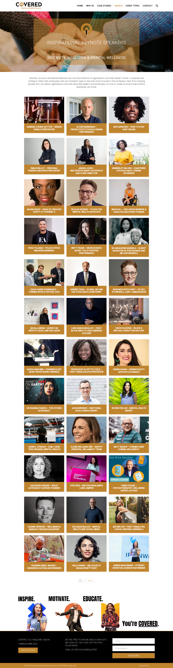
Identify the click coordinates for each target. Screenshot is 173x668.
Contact (148, 5)
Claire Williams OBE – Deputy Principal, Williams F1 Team (87, 448)
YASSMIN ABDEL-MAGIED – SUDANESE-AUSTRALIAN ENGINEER (44, 566)
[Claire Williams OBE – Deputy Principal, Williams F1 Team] (86, 429)
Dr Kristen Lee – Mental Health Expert (129, 409)
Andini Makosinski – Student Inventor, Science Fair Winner (129, 566)
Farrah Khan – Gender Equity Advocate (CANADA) (129, 370)
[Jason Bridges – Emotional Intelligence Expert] (86, 391)
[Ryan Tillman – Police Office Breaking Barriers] (44, 231)
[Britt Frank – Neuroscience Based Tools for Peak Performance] (86, 231)
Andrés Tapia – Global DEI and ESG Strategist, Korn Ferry (86, 290)
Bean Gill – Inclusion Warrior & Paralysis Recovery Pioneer (129, 210)
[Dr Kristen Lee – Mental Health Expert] (129, 391)
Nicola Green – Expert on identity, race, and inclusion (44, 329)
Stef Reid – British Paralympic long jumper (86, 486)
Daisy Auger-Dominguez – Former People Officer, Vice (44, 290)
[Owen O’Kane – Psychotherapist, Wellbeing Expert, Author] (129, 468)
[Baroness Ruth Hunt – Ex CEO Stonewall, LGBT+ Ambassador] (129, 272)
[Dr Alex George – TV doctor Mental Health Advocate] (86, 192)
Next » (90, 580)
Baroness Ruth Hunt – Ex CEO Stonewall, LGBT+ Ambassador (129, 290)
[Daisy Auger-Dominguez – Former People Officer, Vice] (44, 272)
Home (80, 5)
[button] (133, 655)
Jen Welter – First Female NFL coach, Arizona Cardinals (129, 528)
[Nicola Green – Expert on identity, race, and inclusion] (44, 311)
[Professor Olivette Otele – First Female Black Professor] (86, 352)
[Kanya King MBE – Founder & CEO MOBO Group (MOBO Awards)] (44, 352)
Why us (90, 5)
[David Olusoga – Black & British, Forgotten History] (129, 311)
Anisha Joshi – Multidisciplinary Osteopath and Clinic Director (86, 170)
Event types (132, 5)
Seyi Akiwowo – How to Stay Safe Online (128, 128)
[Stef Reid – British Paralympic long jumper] (86, 468)
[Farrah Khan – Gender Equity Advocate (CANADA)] (129, 352)
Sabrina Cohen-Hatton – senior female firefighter (44, 128)
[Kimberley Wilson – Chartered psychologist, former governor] (129, 151)
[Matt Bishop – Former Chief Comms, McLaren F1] (129, 429)
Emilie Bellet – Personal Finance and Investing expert (44, 169)
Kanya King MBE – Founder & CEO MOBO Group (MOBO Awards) (44, 370)
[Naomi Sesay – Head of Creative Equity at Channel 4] (44, 192)
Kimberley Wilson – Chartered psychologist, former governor (129, 170)
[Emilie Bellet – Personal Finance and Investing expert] (44, 151)
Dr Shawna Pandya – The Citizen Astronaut (44, 409)
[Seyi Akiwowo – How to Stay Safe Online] (129, 109)
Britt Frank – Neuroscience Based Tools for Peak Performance (86, 250)
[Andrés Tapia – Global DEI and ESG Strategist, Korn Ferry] (86, 272)
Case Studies (104, 5)
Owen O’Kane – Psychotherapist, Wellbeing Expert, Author (129, 488)
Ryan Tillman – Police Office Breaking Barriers (44, 249)
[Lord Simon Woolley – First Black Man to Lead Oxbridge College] (86, 311)
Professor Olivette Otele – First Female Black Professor (86, 370)
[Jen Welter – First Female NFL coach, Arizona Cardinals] (129, 509)
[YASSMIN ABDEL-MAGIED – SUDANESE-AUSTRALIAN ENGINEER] (44, 548)
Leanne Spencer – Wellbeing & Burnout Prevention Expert (44, 528)
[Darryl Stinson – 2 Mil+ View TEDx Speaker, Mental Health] (44, 429)
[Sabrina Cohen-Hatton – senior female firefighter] (44, 109)
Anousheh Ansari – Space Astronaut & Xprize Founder (44, 486)
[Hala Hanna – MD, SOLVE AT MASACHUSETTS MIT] (86, 548)
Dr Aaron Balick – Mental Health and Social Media (86, 528)
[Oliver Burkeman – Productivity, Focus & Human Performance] (86, 109)
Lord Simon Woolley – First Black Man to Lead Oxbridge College (86, 330)
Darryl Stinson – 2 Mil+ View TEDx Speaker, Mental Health (44, 448)
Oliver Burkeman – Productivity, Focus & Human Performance (87, 129)
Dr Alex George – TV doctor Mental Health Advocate (86, 210)
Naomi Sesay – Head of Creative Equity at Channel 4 (44, 210)
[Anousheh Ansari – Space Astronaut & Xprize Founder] (44, 468)
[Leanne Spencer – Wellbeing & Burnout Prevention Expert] (44, 509)
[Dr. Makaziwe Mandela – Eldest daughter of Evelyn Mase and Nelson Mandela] (129, 231)
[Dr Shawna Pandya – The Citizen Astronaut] (44, 391)
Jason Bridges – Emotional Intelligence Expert (86, 409)
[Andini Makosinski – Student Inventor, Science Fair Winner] (129, 548)
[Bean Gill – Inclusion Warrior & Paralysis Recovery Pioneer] (129, 192)
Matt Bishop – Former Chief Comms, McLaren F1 (129, 448)
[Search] (155, 5)
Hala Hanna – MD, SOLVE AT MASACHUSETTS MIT (86, 566)
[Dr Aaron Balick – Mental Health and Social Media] (86, 509)
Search (119, 5)
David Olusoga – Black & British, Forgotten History (129, 329)
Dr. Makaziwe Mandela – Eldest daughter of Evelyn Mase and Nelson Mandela (129, 250)
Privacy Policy (144, 665)
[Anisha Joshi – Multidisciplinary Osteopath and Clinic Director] (86, 151)
